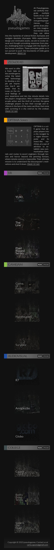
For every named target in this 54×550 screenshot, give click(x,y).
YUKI (18, 197)
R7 (17, 380)
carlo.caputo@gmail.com (37, 544)
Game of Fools (19, 286)
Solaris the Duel (19, 525)
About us (22, 53)
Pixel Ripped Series (20, 250)
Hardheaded (23, 316)
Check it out (11, 111)
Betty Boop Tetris (19, 497)
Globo (19, 436)
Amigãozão (22, 408)
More (40, 173)
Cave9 (19, 471)
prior (45, 173)
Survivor (21, 345)
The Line (18, 223)
